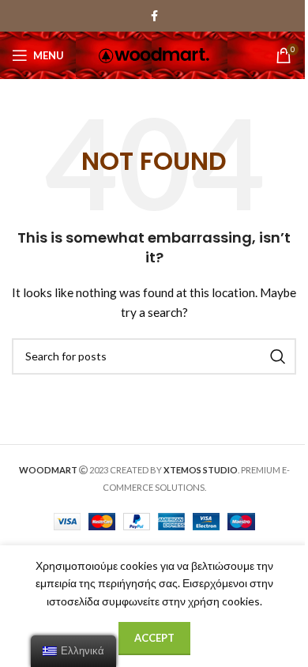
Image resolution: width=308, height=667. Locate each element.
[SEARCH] (278, 356)
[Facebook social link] (154, 16)
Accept (154, 637)
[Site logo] (154, 54)
